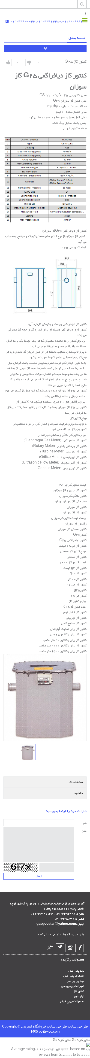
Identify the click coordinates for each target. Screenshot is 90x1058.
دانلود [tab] (78, 793)
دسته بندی (77, 38)
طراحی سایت (77, 1026)
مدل (83, 95)
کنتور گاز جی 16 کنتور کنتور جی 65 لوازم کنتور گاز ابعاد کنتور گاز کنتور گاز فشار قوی (75, 598)
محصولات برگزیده (72, 960)
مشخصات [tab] (76, 782)
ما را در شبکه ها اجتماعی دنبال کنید (60, 935)
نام (85, 823)
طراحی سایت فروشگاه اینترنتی (43, 1026)
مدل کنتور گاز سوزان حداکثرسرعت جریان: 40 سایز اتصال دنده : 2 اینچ (67, 106)
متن (84, 831)
